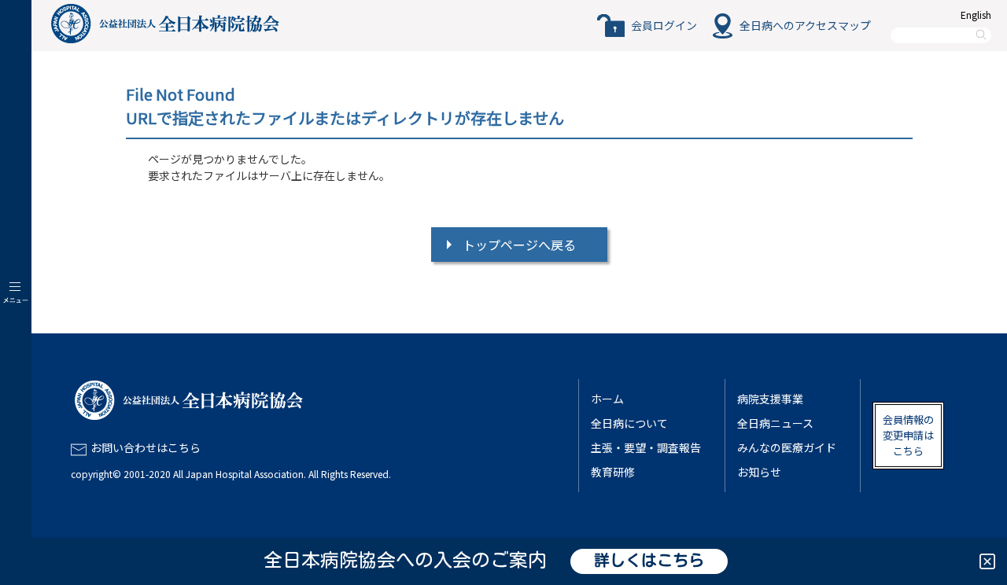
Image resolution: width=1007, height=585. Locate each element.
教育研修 (613, 472)
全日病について (629, 423)
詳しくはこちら (649, 561)
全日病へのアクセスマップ (805, 25)
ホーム (607, 399)
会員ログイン (664, 25)
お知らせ (759, 472)
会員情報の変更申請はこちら (908, 435)
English (976, 14)
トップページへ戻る (519, 244)
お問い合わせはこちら (145, 447)
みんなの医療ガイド (786, 447)
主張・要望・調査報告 (646, 447)
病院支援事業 (770, 399)
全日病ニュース (775, 423)
